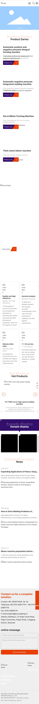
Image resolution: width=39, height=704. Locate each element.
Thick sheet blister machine (17, 150)
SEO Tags (4, 700)
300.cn (19, 700)
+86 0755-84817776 (17, 605)
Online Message (28, 274)
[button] (4, 394)
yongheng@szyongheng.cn (17, 614)
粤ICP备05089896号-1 (9, 698)
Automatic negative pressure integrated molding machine (17, 82)
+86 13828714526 (15, 602)
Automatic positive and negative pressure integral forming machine (16, 49)
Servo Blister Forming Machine (18, 116)
